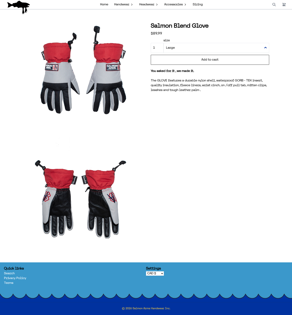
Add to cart (210, 59)
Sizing (198, 4)
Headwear (146, 4)
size (166, 40)
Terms (8, 283)
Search (9, 273)
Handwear (121, 4)
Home (104, 4)
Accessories (173, 4)
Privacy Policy (15, 278)
